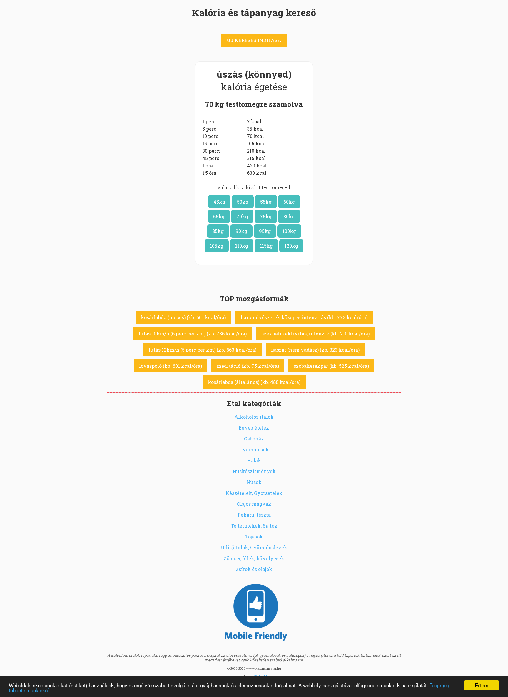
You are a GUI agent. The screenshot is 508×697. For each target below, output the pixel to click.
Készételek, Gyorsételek (254, 493)
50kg (242, 202)
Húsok (254, 482)
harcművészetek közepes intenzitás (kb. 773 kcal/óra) (303, 317)
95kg (265, 231)
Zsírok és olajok (254, 569)
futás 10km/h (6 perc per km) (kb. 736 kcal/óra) (192, 333)
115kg (266, 246)
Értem (481, 685)
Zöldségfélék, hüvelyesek (254, 558)
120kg (291, 246)
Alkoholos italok (254, 417)
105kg (216, 246)
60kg (289, 202)
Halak (254, 460)
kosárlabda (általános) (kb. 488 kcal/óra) (254, 382)
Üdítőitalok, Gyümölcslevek (254, 547)
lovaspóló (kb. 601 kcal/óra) (170, 366)
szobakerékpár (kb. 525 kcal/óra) (331, 366)
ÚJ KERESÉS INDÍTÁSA (254, 40)
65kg (219, 216)
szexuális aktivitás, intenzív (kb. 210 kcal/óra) (315, 333)
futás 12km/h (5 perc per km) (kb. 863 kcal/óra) (202, 350)
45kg (219, 202)
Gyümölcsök (254, 449)
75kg (266, 216)
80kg (289, 216)
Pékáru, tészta (254, 515)
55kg (266, 202)
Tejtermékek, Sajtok (254, 526)
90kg (241, 231)
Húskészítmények (254, 471)
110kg (241, 246)
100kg (289, 231)
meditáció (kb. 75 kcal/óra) (248, 366)
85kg (218, 231)
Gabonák (254, 438)
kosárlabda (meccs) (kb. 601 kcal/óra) (183, 317)
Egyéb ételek (254, 428)
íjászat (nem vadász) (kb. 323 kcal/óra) (315, 350)
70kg (242, 216)
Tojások (254, 536)
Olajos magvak (254, 504)
